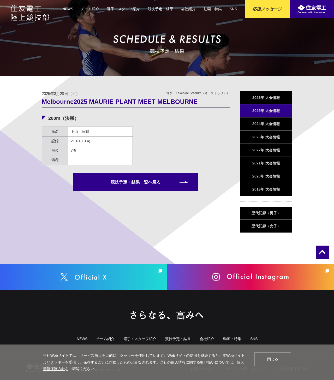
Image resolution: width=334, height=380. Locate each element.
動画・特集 (213, 9)
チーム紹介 (90, 9)
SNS (233, 9)
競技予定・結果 (160, 9)
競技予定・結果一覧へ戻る (136, 182)
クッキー (127, 355)
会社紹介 (188, 9)
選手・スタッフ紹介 (123, 9)
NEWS (67, 9)
